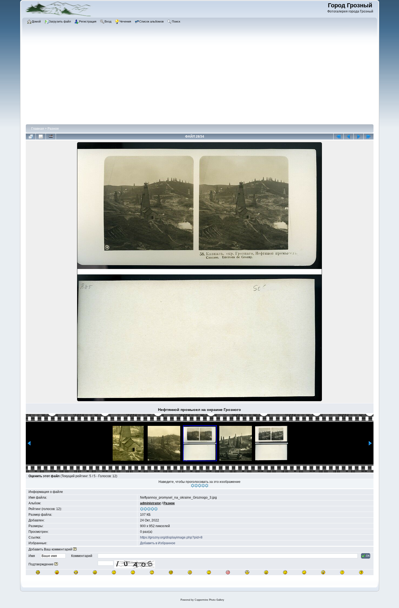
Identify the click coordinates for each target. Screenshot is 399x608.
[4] (203, 485)
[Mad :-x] (266, 572)
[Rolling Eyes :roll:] (285, 572)
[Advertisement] (188, 83)
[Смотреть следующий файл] (358, 137)
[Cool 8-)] (171, 572)
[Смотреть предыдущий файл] (348, 137)
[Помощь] (75, 549)
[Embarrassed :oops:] (228, 572)
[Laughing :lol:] (38, 572)
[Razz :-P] (57, 572)
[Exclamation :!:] (342, 572)
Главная (37, 129)
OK (368, 555)
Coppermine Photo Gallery (209, 599)
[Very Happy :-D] (76, 572)
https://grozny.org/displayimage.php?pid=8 (171, 537)
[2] (196, 485)
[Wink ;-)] (304, 572)
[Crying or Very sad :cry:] (152, 572)
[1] (192, 485)
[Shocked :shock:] (247, 572)
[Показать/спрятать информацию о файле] (41, 137)
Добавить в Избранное (157, 543)
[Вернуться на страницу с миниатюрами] (31, 137)
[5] (206, 485)
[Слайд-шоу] (51, 137)
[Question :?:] (361, 572)
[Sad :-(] (133, 572)
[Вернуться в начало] (338, 137)
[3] (199, 485)
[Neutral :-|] (114, 572)
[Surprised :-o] (190, 572)
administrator (150, 503)
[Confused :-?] (209, 572)
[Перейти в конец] (368, 137)
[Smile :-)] (95, 572)
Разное (53, 129)
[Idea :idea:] (323, 572)
